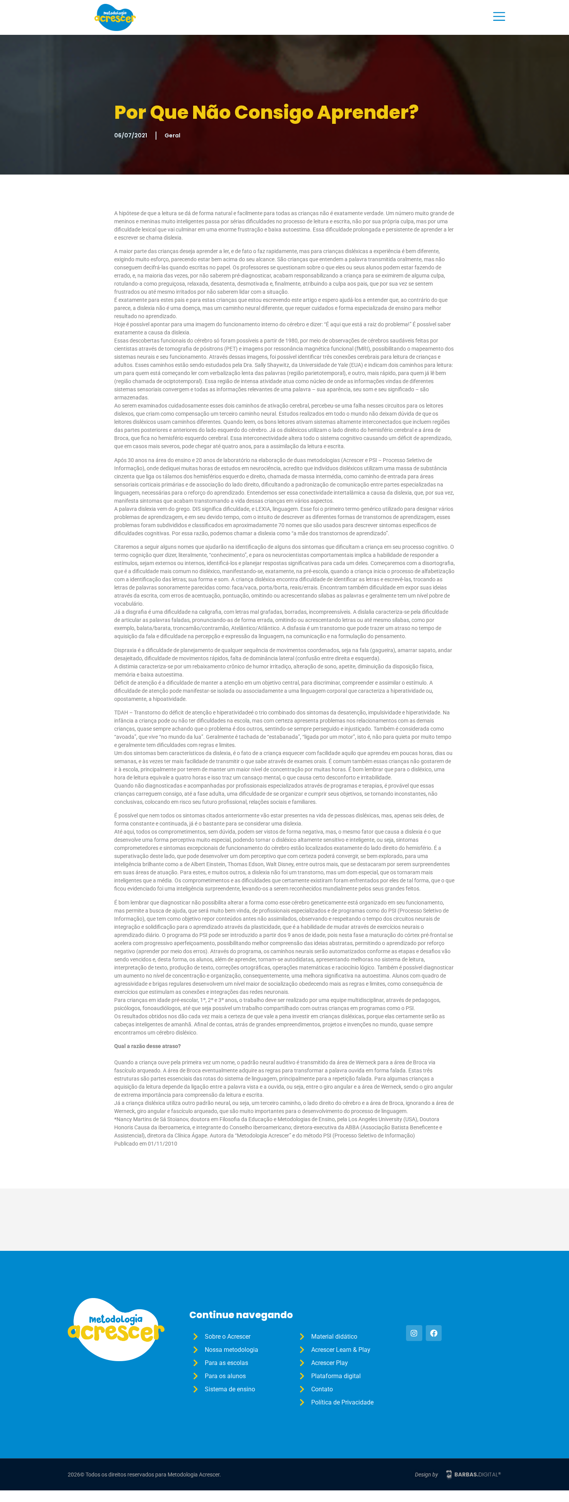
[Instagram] (414, 1333)
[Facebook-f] (434, 1333)
